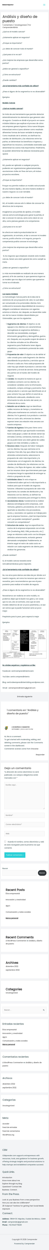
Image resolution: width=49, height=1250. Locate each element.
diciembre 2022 (12, 966)
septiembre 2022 (13, 970)
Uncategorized (21, 25)
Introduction (7, 1177)
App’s (8, 906)
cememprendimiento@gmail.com (21, 688)
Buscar (5, 868)
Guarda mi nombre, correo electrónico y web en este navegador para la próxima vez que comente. (24, 845)
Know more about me (11, 1180)
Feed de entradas (9, 1127)
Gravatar (34, 749)
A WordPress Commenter (21, 727)
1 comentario (7, 25)
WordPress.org (8, 1135)
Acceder (5, 1124)
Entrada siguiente (24, 696)
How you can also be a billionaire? (16, 1203)
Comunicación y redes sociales (18, 912)
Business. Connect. (9, 1190)
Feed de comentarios (11, 1131)
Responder (40, 755)
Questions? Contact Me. (12, 1187)
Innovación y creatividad (16, 900)
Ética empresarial (13, 893)
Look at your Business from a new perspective (21, 1200)
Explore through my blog (12, 1184)
